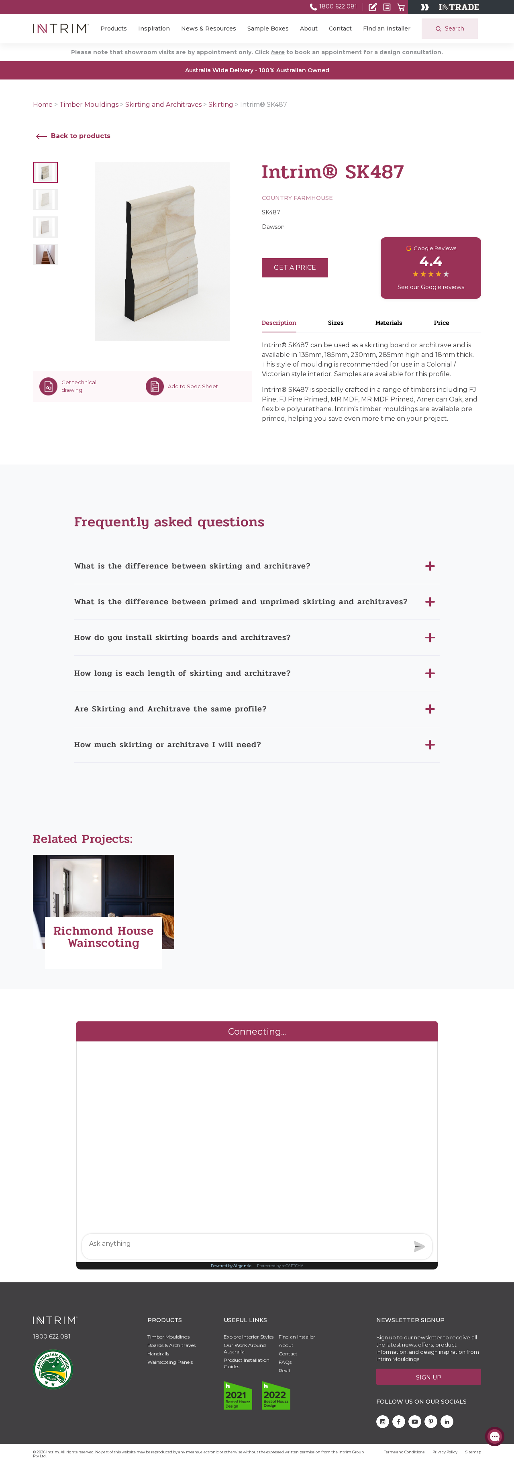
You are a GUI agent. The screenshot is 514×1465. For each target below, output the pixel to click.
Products (113, 28)
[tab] (295, 325)
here (278, 52)
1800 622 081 (337, 6)
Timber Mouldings (88, 104)
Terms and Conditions (404, 1452)
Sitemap (473, 1452)
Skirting (220, 104)
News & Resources (208, 28)
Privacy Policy (444, 1452)
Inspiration (154, 28)
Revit (285, 1370)
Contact (340, 28)
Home (43, 104)
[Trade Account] (373, 7)
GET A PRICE (295, 267)
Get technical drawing (78, 386)
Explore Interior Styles (248, 1337)
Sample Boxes (268, 28)
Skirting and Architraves (163, 104)
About (309, 28)
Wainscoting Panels (170, 1362)
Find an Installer (386, 28)
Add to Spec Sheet (193, 386)
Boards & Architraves (171, 1345)
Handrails (158, 1354)
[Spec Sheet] (387, 7)
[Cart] (401, 7)
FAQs (285, 1362)
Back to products (79, 136)
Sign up (428, 1377)
